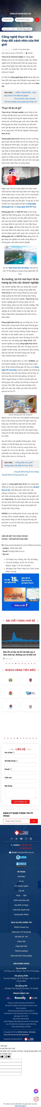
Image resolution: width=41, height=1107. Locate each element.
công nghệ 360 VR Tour (26, 207)
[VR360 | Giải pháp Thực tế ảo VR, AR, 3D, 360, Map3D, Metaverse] (21, 864)
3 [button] (12, 663)
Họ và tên (8, 752)
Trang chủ (6, 29)
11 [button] (36, 738)
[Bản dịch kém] (7, 1057)
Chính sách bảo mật (21, 900)
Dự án (21, 881)
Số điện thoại (10, 761)
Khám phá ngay (21, 1106)
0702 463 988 (25, 848)
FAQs (18, 895)
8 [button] (28, 663)
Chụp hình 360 (21, 946)
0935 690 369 (26, 845)
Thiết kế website (21, 951)
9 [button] (31, 663)
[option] (20, 643)
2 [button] (9, 663)
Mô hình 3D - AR (21, 937)
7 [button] (25, 663)
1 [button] (6, 663)
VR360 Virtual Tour (21, 927)
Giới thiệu (21, 876)
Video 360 (21, 941)
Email (7, 769)
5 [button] (18, 663)
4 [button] (15, 663)
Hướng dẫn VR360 (21, 914)
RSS (24, 895)
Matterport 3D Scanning (21, 932)
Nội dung (8, 786)
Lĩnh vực (8, 777)
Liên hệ (21, 891)
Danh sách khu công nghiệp (21, 956)
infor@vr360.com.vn (26, 852)
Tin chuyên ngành (21, 886)
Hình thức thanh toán (21, 910)
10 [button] (34, 663)
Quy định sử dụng (21, 905)
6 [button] (22, 663)
